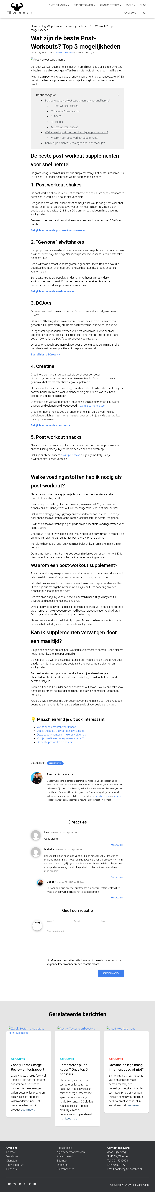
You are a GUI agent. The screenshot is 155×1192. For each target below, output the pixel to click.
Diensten (11, 1160)
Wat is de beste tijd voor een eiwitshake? (61, 730)
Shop (143, 5)
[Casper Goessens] (37, 777)
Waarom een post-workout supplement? (74, 137)
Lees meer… (28, 1109)
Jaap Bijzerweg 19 (118, 1152)
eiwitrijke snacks (70, 455)
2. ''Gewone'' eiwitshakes (65, 111)
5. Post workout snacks (64, 127)
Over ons (130, 12)
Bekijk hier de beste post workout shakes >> (58, 230)
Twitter (106, 796)
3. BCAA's (56, 116)
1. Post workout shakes (64, 105)
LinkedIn (98, 796)
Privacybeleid (65, 1156)
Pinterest (25, 1184)
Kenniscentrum (109, 5)
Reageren (118, 845)
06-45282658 (120, 1160)
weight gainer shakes (92, 405)
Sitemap (62, 1160)
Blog (43, 26)
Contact (11, 1152)
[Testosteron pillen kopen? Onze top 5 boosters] (77, 1039)
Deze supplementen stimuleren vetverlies (61, 734)
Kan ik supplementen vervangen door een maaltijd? (75, 143)
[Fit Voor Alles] (19, 9)
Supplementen (56, 26)
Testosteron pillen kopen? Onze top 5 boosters (74, 1069)
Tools (130, 5)
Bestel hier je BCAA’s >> (45, 354)
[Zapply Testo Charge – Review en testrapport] (28, 1039)
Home (34, 26)
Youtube (9, 1184)
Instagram (118, 796)
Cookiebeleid (64, 1147)
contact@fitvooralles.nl (128, 1169)
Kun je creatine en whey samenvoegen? (60, 738)
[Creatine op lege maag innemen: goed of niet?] (126, 1039)
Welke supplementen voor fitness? (57, 727)
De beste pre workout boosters (55, 742)
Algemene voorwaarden (71, 1152)
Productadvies (83, 5)
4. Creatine (57, 121)
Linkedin (34, 1184)
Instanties (62, 1164)
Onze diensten (58, 5)
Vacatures (12, 1156)
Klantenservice (65, 1169)
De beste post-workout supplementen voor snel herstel (77, 100)
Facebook (30, 1184)
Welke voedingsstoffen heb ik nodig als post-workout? (76, 132)
